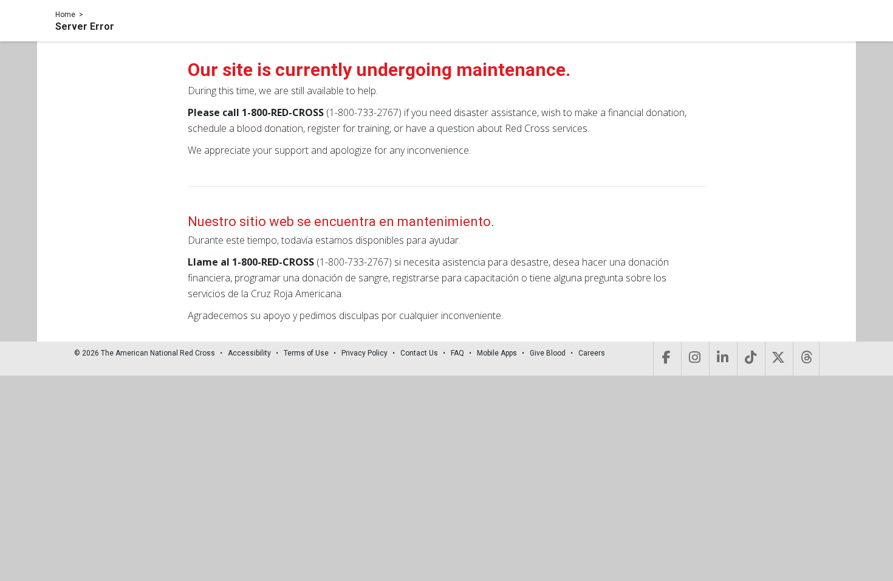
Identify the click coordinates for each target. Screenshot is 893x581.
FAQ (457, 353)
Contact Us (419, 353)
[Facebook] (666, 359)
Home (65, 14)
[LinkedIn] (722, 359)
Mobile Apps (497, 353)
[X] (778, 359)
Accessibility (249, 353)
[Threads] (806, 359)
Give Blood (548, 353)
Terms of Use (306, 353)
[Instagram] (694, 359)
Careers (591, 353)
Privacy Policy (364, 353)
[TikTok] (750, 359)
